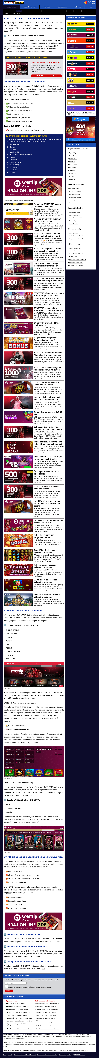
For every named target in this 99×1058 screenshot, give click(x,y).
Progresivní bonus (15, 162)
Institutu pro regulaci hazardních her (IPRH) (44, 1036)
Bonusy (12, 147)
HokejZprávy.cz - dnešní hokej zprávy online (18, 1012)
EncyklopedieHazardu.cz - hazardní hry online (48, 1003)
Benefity (12, 172)
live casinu (28, 793)
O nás (4, 1055)
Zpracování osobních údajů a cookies (47, 1055)
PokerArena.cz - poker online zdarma (46, 1012)
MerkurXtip (72, 179)
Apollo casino (72, 173)
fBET (88, 11)
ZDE (43, 969)
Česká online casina (74, 212)
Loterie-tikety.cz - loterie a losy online (46, 1006)
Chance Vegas (73, 164)
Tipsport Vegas (73, 153)
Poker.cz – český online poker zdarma (46, 1015)
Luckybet (70, 11)
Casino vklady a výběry (75, 248)
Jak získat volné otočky (75, 203)
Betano (50, 11)
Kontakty (10, 1055)
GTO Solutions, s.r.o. (79, 1055)
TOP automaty (14, 164)
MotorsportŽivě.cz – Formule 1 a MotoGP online (19, 1018)
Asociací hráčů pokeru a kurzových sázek (14, 1038)
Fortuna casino (73, 158)
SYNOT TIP (72, 161)
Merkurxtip (77, 11)
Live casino (13, 170)
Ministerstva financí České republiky (74, 1034)
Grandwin (62, 11)
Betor (38, 11)
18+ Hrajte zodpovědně (65, 1055)
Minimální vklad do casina (76, 251)
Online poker (14, 167)
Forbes (56, 11)
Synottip (19, 11)
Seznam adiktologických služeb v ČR (40, 1050)
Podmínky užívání (31, 1055)
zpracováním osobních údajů (23, 987)
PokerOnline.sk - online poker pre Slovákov (47, 1029)
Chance (33, 11)
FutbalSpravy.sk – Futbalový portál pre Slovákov (19, 1029)
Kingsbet (6, 13)
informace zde (37, 1044)
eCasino (13, 13)
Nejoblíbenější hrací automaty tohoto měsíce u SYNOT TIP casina (48, 503)
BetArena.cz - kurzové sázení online (16, 1003)
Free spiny (13, 159)
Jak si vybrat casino (74, 233)
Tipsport (13, 11)
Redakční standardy (19, 1055)
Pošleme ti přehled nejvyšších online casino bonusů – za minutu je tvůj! (32, 980)
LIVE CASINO (29, 951)
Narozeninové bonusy (75, 191)
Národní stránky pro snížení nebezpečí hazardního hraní (72, 1050)
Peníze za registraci (74, 194)
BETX (83, 11)
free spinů (51, 864)
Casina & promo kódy (75, 200)
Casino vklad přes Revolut (76, 262)
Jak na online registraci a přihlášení (21, 154)
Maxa (18, 13)
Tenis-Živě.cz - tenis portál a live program (18, 1015)
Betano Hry (72, 156)
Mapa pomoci (53, 1050)
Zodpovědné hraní (77, 1036)
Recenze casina (15, 144)
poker (8, 893)
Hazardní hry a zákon (75, 221)
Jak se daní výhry (73, 224)
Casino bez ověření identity (76, 236)
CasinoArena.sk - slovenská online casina (47, 1026)
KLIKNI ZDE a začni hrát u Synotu (46, 76)
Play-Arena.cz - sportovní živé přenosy (46, 1023)
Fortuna (6, 11)
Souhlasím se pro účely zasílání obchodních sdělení (29, 987)
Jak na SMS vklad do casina (76, 254)
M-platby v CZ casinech (75, 257)
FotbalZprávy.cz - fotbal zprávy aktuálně (17, 1009)
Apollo (44, 11)
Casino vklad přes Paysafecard (77, 259)
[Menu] (93, 2)
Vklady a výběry (15, 152)
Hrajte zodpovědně (8, 1042)
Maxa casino (72, 167)
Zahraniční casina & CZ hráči (76, 218)
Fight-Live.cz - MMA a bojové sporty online (18, 1006)
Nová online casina (74, 215)
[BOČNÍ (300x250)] (80, 141)
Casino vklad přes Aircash (76, 265)
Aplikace (12, 157)
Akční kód (13, 149)
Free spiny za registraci (75, 197)
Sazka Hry (26, 11)
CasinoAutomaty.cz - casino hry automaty (47, 1009)
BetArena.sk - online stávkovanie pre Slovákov (19, 1021)
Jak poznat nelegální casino (76, 239)
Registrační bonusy (74, 188)
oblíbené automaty (21, 710)
